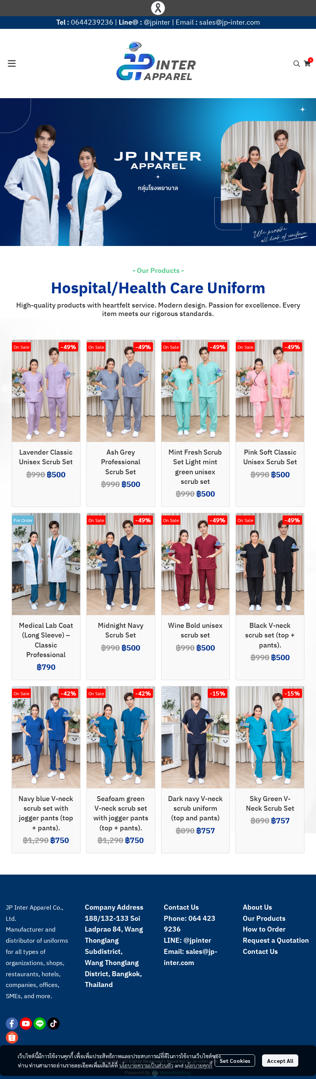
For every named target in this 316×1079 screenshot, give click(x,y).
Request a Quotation (276, 941)
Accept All (280, 1060)
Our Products (264, 919)
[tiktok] (53, 1023)
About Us (257, 907)
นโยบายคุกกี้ (198, 1065)
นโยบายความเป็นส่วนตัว (146, 1065)
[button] (296, 63)
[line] (40, 1023)
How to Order (264, 929)
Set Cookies (235, 1060)
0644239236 (92, 22)
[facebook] (12, 1023)
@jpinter (157, 22)
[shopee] (12, 1037)
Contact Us (260, 952)
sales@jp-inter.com (229, 22)
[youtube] (26, 1023)
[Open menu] (11, 63)
